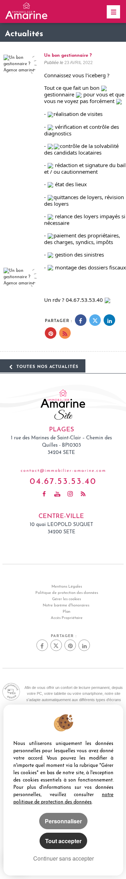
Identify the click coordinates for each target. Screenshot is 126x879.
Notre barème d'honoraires (66, 605)
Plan (66, 612)
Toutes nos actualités (46, 366)
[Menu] (113, 11)
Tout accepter (63, 841)
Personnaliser (63, 821)
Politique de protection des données (66, 593)
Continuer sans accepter (63, 858)
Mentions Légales (66, 587)
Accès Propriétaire (67, 618)
